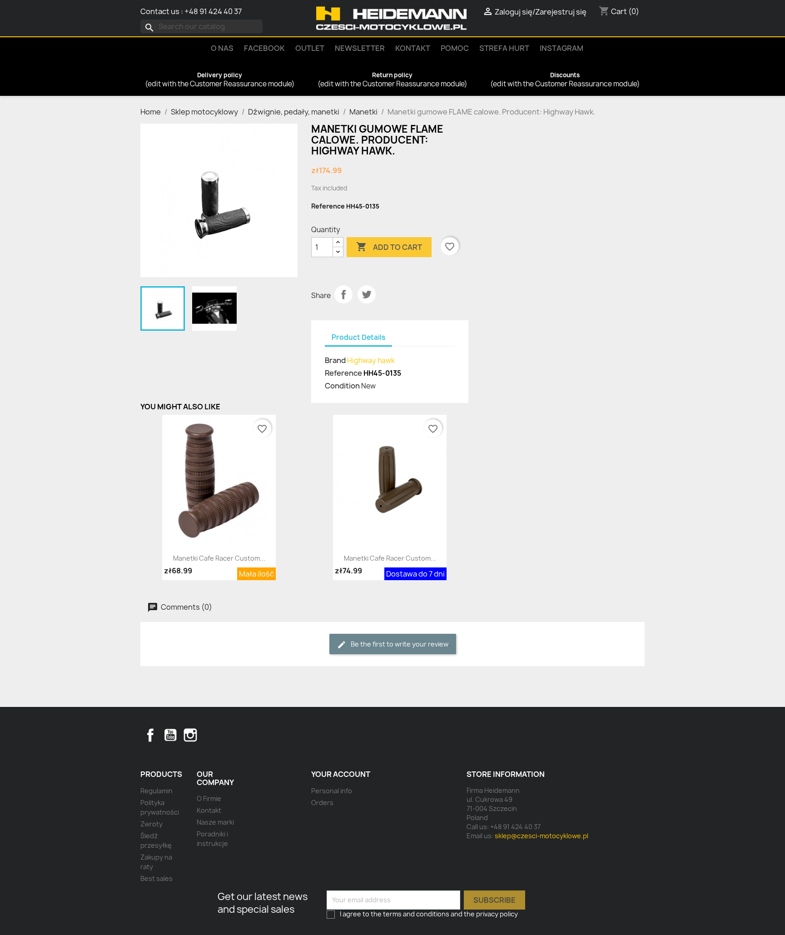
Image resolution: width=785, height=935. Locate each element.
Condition (342, 385)
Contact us (159, 11)
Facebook (150, 735)
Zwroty (151, 824)
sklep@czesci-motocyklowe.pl (541, 835)
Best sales (156, 878)
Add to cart (389, 246)
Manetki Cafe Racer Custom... (219, 558)
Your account (340, 774)
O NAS (222, 48)
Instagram (561, 48)
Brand (335, 360)
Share (343, 294)
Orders (322, 802)
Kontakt (412, 48)
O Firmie (209, 798)
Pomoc (455, 48)
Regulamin (156, 790)
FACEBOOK (264, 48)
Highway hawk (371, 360)
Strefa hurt (504, 48)
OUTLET (309, 48)
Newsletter (360, 48)
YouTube (170, 735)
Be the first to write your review (398, 644)
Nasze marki (215, 822)
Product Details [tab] (358, 337)
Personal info (331, 790)
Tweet (367, 294)
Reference (328, 206)
